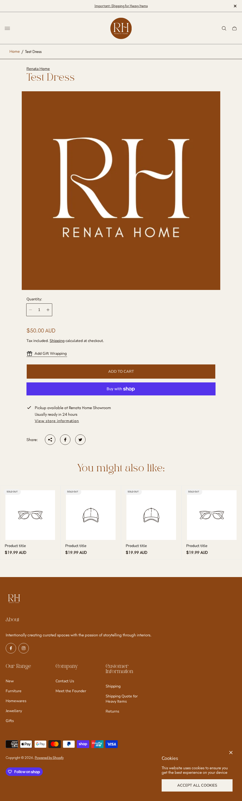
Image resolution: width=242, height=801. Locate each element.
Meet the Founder (71, 691)
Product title (15, 546)
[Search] (224, 28)
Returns (112, 711)
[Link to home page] (14, 599)
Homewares (16, 701)
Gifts (10, 720)
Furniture (14, 691)
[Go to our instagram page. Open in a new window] (23, 648)
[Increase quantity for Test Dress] (48, 310)
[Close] (231, 752)
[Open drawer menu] (7, 28)
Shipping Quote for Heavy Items (122, 699)
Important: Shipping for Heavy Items (121, 6)
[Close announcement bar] (235, 6)
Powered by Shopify (49, 758)
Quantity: (34, 299)
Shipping (57, 340)
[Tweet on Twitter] (80, 439)
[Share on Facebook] (65, 439)
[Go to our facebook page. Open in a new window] (11, 648)
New (10, 681)
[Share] (50, 439)
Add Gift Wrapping (51, 353)
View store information (57, 421)
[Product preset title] (30, 515)
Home (14, 51)
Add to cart (121, 371)
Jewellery (14, 710)
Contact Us (65, 681)
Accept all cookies (197, 785)
